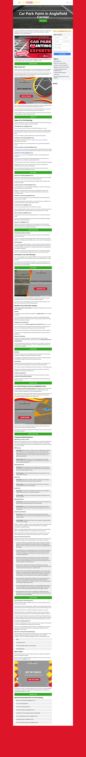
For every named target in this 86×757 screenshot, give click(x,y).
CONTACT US (33, 117)
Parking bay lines (18, 128)
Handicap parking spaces (20, 154)
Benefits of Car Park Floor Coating (61, 67)
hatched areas (39, 240)
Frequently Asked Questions (60, 72)
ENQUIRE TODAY (33, 383)
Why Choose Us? (57, 61)
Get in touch (43, 20)
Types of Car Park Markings (60, 63)
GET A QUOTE (33, 172)
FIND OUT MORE (33, 63)
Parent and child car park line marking (22, 149)
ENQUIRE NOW (33, 349)
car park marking (26, 59)
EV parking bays (39, 139)
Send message (62, 54)
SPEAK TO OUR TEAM (33, 230)
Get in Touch (56, 74)
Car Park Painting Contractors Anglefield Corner (60, 69)
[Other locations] (67, 2)
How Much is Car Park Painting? (61, 65)
